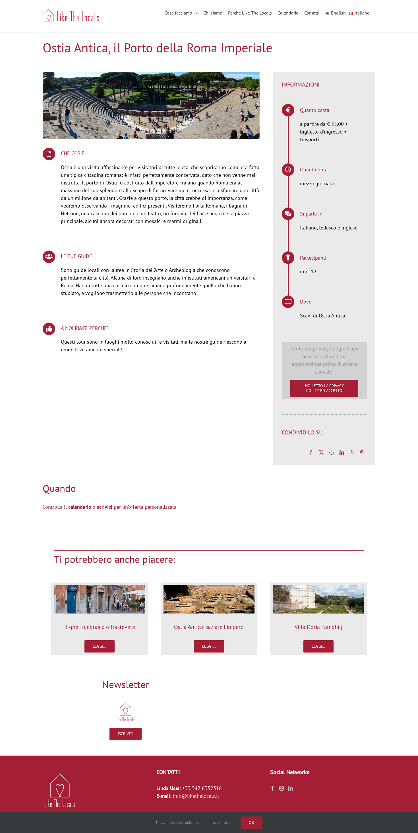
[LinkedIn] (342, 452)
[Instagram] (281, 788)
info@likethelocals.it (196, 796)
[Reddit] (331, 452)
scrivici (104, 507)
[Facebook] (311, 452)
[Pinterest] (362, 452)
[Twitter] (321, 452)
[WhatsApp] (352, 452)
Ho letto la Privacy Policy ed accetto (324, 388)
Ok (251, 822)
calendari (78, 507)
